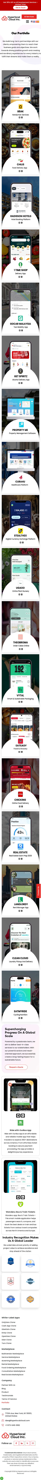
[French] (35, 21)
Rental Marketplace (10, 1364)
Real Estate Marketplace (12, 1374)
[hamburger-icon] (27, 21)
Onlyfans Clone (8, 1322)
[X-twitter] (27, 1443)
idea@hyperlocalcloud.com (17, 1420)
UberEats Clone (8, 1329)
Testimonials (7, 1395)
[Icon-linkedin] (21, 1443)
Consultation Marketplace (13, 1371)
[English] (32, 21)
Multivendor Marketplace (13, 1353)
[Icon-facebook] (16, 1443)
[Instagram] (33, 1443)
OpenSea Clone (9, 1336)
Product (5, 1392)
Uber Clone (6, 1339)
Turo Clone (6, 1343)
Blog (4, 1388)
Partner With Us (8, 1385)
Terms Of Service (9, 1399)
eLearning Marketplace (12, 1360)
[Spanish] (38, 21)
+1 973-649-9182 (12, 1425)
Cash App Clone (9, 1326)
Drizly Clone (7, 1333)
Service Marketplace (11, 1357)
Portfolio (5, 1402)
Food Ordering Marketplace (14, 1367)
